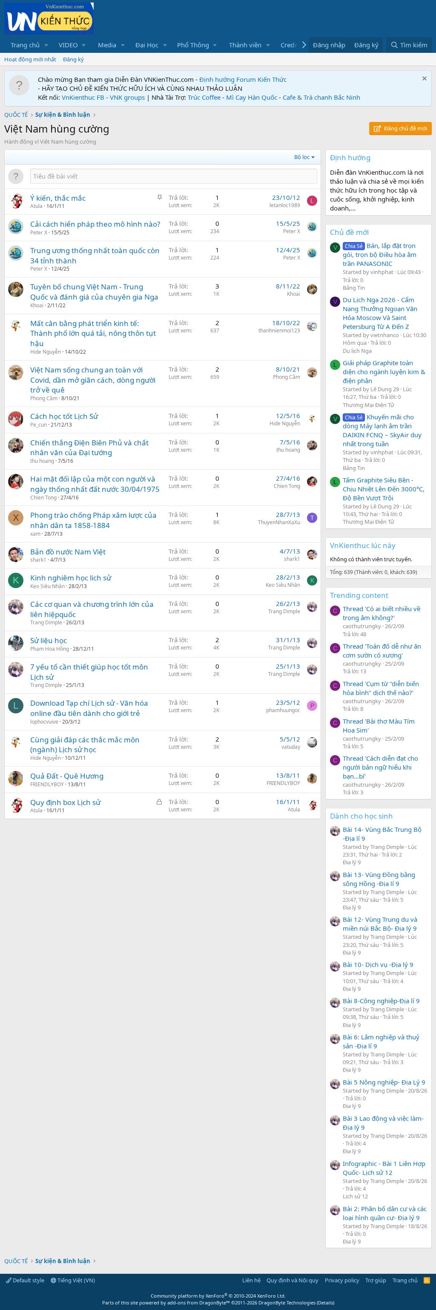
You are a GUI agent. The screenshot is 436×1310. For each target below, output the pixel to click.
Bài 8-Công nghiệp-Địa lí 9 (381, 1000)
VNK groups (127, 97)
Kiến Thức (272, 79)
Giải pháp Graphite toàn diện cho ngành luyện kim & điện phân (384, 371)
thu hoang (42, 461)
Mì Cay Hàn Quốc (251, 97)
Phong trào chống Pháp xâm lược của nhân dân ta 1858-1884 (93, 520)
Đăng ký (73, 59)
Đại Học (146, 44)
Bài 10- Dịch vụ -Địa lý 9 (378, 964)
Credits (291, 44)
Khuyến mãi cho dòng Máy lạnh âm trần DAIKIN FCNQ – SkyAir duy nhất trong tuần (382, 430)
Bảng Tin (354, 287)
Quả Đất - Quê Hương (66, 776)
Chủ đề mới (349, 232)
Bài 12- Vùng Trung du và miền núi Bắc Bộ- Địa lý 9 (380, 923)
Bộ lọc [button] (302, 157)
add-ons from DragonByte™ (198, 1302)
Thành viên (245, 44)
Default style (27, 1280)
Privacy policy (342, 1280)
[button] (46, 45)
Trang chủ (25, 44)
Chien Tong (43, 497)
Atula (36, 206)
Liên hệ (251, 1280)
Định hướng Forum (227, 79)
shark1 (38, 559)
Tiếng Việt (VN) (75, 1280)
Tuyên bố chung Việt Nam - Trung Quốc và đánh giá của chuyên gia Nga (94, 292)
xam (35, 533)
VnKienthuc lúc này (363, 545)
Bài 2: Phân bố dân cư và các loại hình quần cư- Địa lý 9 (385, 1213)
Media (107, 44)
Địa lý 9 (352, 862)
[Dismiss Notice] (423, 79)
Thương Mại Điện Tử (368, 405)
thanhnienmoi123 (279, 330)
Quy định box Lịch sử (65, 802)
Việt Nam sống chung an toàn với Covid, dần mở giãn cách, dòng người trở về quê (92, 380)
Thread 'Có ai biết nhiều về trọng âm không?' (381, 613)
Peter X (38, 232)
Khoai (36, 305)
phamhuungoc (283, 710)
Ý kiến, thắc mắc (58, 198)
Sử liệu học (48, 640)
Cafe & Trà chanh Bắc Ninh (321, 97)
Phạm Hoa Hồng (49, 648)
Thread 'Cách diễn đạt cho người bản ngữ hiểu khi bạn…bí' (380, 767)
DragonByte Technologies (287, 1302)
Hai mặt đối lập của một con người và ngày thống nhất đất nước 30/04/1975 (95, 484)
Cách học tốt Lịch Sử (64, 416)
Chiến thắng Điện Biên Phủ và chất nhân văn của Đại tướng (89, 448)
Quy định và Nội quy (292, 1280)
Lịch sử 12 (355, 1196)
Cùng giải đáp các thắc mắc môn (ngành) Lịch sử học (85, 745)
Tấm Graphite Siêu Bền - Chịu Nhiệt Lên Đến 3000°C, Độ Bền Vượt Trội (384, 489)
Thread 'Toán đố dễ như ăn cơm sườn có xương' (382, 650)
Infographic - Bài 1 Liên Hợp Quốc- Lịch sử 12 (384, 1168)
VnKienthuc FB (83, 97)
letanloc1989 (285, 205)
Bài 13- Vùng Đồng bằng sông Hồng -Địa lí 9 (379, 879)
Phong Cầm (43, 398)
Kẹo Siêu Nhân (47, 586)
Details (325, 1302)
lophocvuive (44, 721)
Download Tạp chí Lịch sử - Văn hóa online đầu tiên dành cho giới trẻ (89, 708)
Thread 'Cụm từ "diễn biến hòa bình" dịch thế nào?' (381, 688)
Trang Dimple (46, 622)
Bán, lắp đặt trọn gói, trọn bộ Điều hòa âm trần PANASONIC (379, 254)
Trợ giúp (375, 1280)
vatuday (290, 746)
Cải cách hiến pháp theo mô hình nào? (95, 224)
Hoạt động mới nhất (30, 59)
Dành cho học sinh (361, 816)
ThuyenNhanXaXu (279, 522)
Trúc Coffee (204, 97)
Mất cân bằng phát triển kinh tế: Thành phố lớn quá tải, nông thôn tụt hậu (93, 333)
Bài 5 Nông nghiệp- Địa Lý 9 (384, 1082)
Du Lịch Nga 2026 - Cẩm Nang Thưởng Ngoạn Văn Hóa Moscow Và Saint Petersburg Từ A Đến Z (380, 313)
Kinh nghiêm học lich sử (70, 578)
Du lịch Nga (357, 351)
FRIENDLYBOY (47, 784)
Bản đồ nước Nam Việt (68, 552)
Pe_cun (38, 424)
